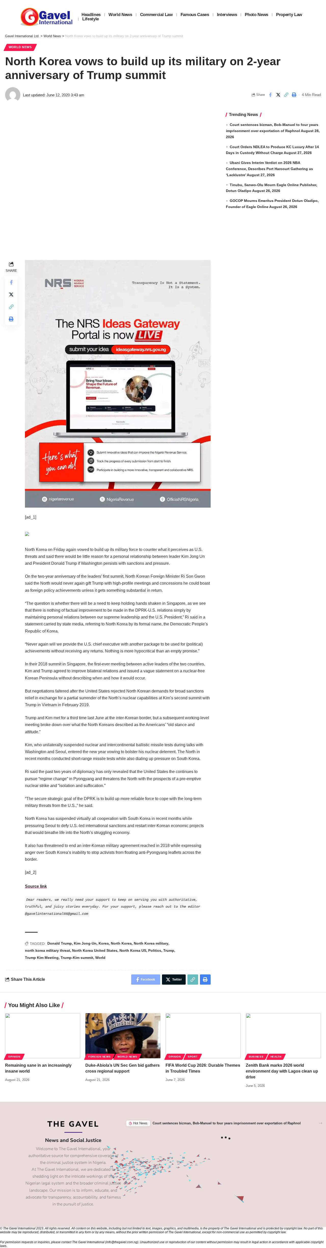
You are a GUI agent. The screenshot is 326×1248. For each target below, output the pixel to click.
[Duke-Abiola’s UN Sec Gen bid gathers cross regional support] (122, 1035)
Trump (168, 950)
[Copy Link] (286, 95)
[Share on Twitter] (278, 95)
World (100, 958)
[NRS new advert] (118, 383)
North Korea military (151, 943)
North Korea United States (94, 950)
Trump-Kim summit (77, 958)
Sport (193, 1056)
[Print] (293, 95)
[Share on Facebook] (270, 95)
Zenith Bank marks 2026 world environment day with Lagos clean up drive (282, 1071)
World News (20, 47)
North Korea (121, 943)
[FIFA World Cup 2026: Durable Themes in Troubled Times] (203, 1035)
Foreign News (99, 1056)
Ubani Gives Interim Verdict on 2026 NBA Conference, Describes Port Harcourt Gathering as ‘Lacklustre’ (269, 169)
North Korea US (132, 950)
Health (275, 1056)
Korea (104, 943)
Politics (154, 950)
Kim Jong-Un (85, 943)
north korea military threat (47, 950)
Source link (36, 886)
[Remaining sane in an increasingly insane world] (42, 1035)
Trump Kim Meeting (42, 958)
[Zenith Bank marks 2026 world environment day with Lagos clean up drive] (283, 1035)
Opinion (14, 1056)
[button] (320, 1123)
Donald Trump (59, 943)
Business (256, 1056)
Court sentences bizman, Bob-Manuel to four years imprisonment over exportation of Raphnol (227, 1123)
